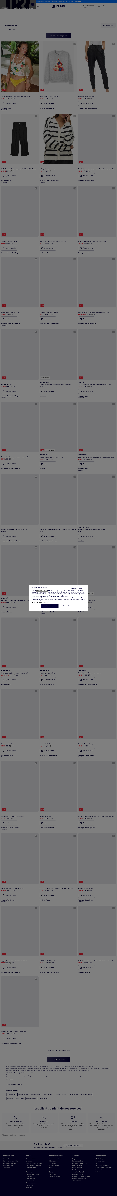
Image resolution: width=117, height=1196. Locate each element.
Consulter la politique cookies (40, 602)
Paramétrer (67, 606)
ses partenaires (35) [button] (42, 590)
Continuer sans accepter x (39, 587)
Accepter (49, 606)
